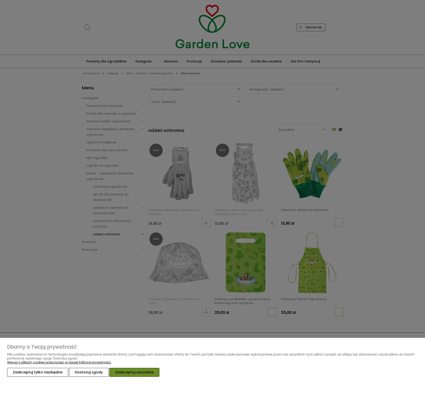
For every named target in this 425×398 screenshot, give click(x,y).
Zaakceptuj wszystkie (134, 372)
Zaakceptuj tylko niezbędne (37, 372)
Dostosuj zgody (89, 372)
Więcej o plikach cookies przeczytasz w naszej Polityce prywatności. (59, 362)
